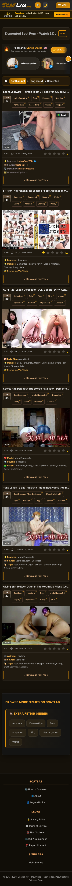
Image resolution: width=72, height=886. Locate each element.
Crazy (16, 402)
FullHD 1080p (25, 168)
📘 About (36, 795)
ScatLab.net (18, 80)
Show (62, 33)
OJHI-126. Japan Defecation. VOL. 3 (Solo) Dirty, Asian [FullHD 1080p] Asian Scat (36, 289)
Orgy (38, 501)
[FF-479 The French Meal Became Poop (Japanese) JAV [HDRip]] (36, 229)
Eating (16, 204)
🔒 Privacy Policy (36, 819)
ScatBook (20, 165)
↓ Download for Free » (36, 180)
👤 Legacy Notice (36, 802)
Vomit (15, 741)
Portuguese (19, 105)
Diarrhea (38, 402)
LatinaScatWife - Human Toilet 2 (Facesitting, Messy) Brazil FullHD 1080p (36, 91)
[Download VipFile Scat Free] (17, 5)
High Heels (45, 303)
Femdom (46, 98)
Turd (40, 296)
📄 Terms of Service (36, 825)
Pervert (31, 303)
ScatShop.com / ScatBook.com (27, 494)
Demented (32, 197)
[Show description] (12, 153)
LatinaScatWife (20, 98)
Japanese (18, 197)
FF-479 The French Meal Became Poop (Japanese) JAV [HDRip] (36, 190)
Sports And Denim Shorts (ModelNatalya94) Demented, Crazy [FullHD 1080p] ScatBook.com (36, 388)
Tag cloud (37, 80)
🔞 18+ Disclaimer (36, 832)
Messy (48, 105)
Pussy (53, 204)
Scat (35, 98)
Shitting (41, 204)
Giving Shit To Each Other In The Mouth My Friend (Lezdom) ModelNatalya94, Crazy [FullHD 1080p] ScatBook (36, 586)
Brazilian (59, 98)
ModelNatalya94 (39, 395)
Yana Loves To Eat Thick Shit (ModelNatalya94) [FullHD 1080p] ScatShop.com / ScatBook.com (36, 487)
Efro (33, 732)
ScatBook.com (20, 395)
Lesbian (49, 501)
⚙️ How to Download (36, 789)
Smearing (17, 732)
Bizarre (45, 197)
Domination (35, 723)
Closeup (59, 303)
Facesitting (34, 105)
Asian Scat (18, 296)
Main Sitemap (36, 862)
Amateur (28, 204)
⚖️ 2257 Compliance (36, 838)
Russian (26, 501)
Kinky (56, 197)
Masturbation (50, 732)
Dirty (50, 296)
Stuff (26, 402)
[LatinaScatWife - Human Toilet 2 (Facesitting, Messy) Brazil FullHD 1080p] (36, 130)
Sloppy (59, 105)
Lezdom (61, 501)
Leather (51, 402)
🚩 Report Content (36, 845)
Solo (31, 296)
